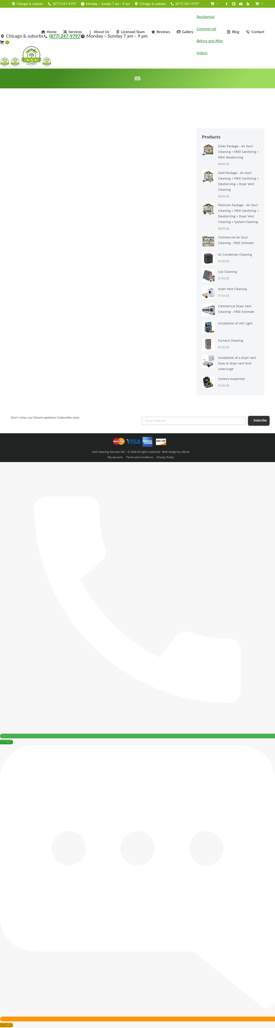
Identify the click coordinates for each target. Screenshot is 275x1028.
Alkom (185, 452)
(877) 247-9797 (64, 4)
